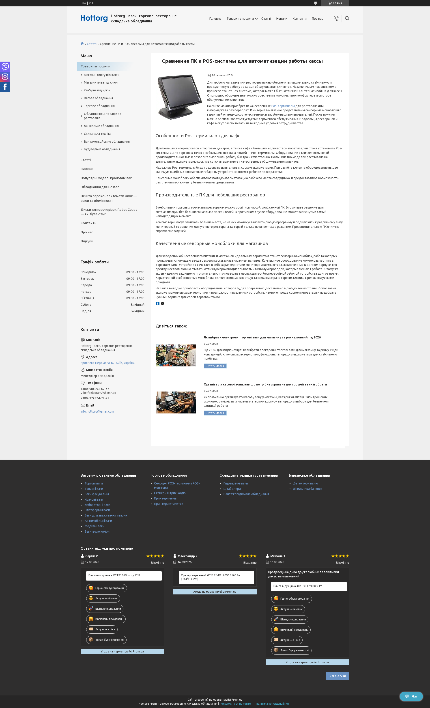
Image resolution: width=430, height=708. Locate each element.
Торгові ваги (94, 483)
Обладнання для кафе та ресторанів (102, 116)
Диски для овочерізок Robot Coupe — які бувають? (109, 212)
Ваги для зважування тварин (106, 515)
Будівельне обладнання (102, 149)
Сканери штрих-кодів (170, 493)
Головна (215, 18)
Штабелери (232, 489)
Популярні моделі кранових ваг (106, 178)
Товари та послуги (240, 18)
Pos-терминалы (283, 106)
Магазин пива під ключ (101, 82)
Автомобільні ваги (98, 521)
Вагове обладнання (98, 98)
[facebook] (157, 304)
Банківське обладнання (101, 126)
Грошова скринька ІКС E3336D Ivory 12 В (114, 575)
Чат (414, 696)
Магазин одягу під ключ (101, 75)
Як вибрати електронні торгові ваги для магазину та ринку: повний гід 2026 (262, 337)
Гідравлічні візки (236, 483)
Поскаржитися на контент (236, 703)
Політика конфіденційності (274, 703)
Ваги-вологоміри (97, 531)
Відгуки (87, 241)
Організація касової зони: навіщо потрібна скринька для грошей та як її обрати (265, 384)
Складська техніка (97, 134)
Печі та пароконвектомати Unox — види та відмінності (109, 198)
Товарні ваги (94, 489)
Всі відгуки (337, 675)
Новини (281, 18)
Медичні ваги (94, 526)
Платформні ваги (97, 510)
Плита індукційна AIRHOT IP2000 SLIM (297, 586)
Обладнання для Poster (100, 187)
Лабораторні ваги (97, 505)
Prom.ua (237, 699)
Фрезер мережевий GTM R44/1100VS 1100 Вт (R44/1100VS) (210, 577)
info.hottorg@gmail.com (97, 411)
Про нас (317, 18)
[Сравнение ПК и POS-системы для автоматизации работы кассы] (179, 96)
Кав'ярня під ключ (97, 90)
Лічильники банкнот (307, 489)
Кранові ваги (94, 499)
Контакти (300, 18)
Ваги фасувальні (97, 494)
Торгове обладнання (99, 106)
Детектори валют (306, 483)
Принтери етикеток (168, 504)
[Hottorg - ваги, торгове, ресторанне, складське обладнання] (94, 18)
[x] (162, 304)
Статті (266, 18)
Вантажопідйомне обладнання (107, 141)
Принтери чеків (165, 498)
